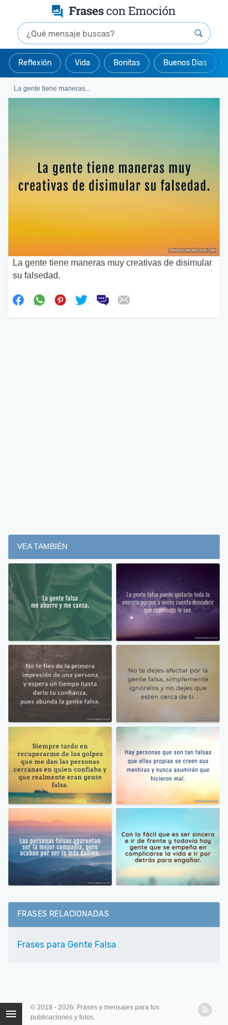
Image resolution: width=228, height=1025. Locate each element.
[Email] (123, 299)
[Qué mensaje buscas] (199, 33)
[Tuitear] (81, 299)
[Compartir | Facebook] (18, 299)
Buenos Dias (185, 63)
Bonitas (126, 63)
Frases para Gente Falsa (66, 944)
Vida (82, 63)
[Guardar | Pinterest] (60, 299)
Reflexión (34, 63)
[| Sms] (102, 299)
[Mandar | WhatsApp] (39, 299)
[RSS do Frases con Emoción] (205, 1010)
